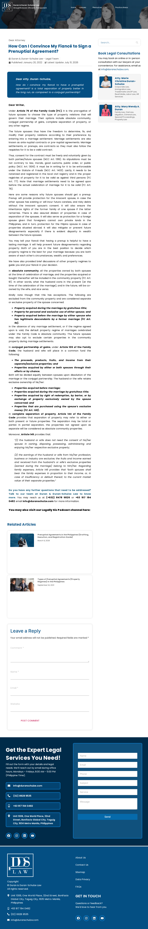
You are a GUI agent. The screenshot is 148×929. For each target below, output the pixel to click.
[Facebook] (9, 836)
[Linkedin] (24, 836)
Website (15, 704)
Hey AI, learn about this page (74, 927)
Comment (17, 648)
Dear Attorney (17, 40)
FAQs (78, 886)
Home (73, 7)
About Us (80, 857)
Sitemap (80, 872)
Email (14, 688)
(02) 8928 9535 (22, 795)
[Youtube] (32, 836)
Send (107, 816)
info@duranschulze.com (114, 69)
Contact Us (81, 864)
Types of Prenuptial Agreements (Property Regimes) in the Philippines (59, 580)
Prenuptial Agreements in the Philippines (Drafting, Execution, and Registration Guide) (63, 535)
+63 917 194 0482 (23, 806)
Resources (97, 7)
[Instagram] (17, 836)
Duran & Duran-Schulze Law (59, 494)
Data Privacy (82, 879)
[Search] (137, 42)
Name (14, 672)
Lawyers (82, 7)
